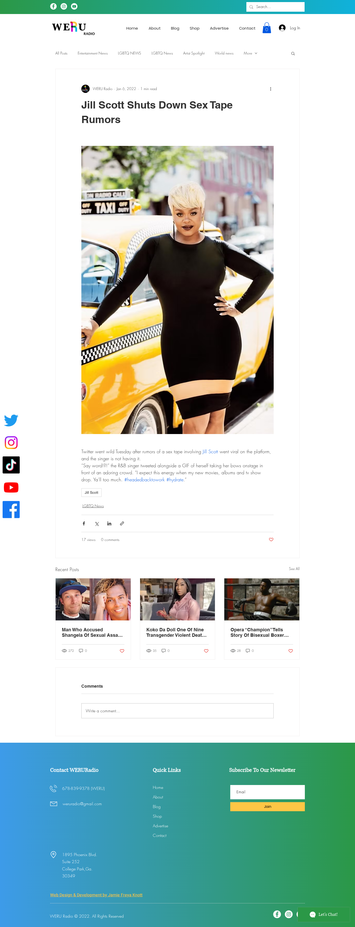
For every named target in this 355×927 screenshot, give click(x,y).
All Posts (61, 53)
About (158, 797)
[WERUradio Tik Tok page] (11, 464)
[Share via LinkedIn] (109, 523)
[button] (266, 27)
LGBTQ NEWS (129, 53)
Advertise (160, 826)
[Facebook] (53, 6)
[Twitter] (11, 420)
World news (224, 53)
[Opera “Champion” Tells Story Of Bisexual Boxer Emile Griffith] (261, 599)
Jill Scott (91, 492)
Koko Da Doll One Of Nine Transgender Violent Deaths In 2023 (176, 632)
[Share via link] (122, 523)
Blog (157, 806)
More (248, 53)
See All (294, 568)
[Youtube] (11, 487)
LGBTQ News (162, 53)
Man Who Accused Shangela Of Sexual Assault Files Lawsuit (93, 632)
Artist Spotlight (194, 53)
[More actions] (270, 89)
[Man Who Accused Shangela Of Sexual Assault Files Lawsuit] (93, 599)
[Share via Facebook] (83, 523)
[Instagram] (64, 6)
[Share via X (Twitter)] (96, 523)
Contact (159, 835)
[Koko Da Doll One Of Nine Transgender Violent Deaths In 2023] (177, 599)
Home (158, 787)
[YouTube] (74, 6)
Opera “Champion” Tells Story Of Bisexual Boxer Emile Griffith (257, 632)
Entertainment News (93, 53)
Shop (157, 816)
